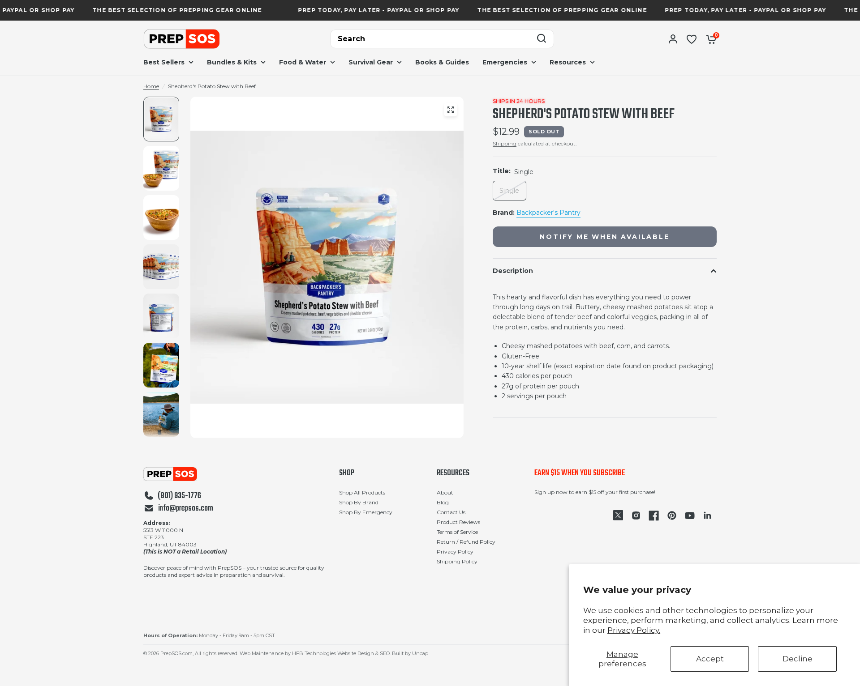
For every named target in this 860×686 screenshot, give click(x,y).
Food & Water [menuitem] (302, 62)
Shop (346, 473)
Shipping (504, 143)
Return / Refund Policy (466, 541)
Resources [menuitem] (568, 62)
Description (513, 271)
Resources (453, 473)
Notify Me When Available (604, 237)
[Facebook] (654, 515)
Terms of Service (457, 531)
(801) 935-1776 (179, 496)
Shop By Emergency (365, 512)
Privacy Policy (455, 551)
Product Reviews (458, 522)
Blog (443, 502)
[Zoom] (450, 109)
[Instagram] (636, 515)
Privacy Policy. (633, 630)
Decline (798, 658)
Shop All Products (362, 492)
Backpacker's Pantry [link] (548, 213)
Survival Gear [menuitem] (370, 62)
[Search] (541, 39)
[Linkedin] (708, 515)
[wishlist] (691, 39)
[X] (618, 515)
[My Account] (673, 39)
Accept (710, 658)
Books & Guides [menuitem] (442, 62)
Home (151, 86)
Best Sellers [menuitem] (164, 62)
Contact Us (451, 512)
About (445, 492)
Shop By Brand (358, 502)
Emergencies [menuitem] (504, 62)
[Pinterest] (672, 515)
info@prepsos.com (185, 509)
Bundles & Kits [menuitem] (232, 62)
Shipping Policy (457, 561)
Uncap (420, 653)
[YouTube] (690, 515)
